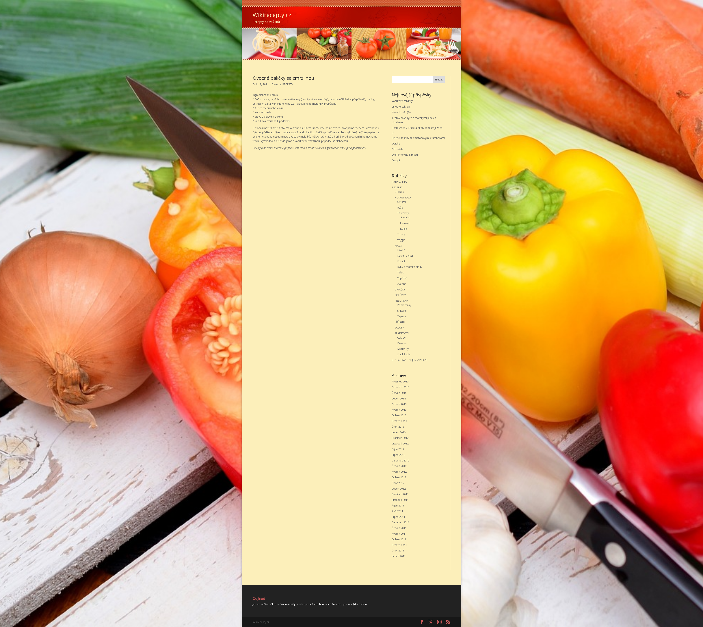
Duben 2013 (399, 415)
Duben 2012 (399, 477)
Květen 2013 (399, 409)
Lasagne (405, 223)
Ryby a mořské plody (409, 267)
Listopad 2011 (400, 500)
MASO (398, 245)
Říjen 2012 (398, 449)
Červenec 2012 (400, 460)
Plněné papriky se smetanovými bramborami (418, 138)
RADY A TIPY (399, 182)
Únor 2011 (398, 550)
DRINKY (399, 192)
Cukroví (401, 337)
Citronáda (397, 149)
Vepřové (402, 278)
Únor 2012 (398, 483)
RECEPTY (287, 84)
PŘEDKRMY (401, 300)
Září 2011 (397, 511)
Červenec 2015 (400, 387)
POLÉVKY (400, 295)
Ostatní (401, 202)
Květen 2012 (399, 471)
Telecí (400, 272)
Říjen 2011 (398, 505)
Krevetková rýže (401, 112)
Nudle (403, 228)
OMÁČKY (400, 289)
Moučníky (403, 348)
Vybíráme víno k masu (405, 154)
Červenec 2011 (400, 522)
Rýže (400, 207)
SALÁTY (399, 327)
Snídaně (402, 310)
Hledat (439, 79)
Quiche (396, 143)
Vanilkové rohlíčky (402, 101)
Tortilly (401, 234)
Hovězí (401, 250)
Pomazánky (404, 305)
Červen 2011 (399, 528)
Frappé (396, 160)
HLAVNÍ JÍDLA (403, 197)
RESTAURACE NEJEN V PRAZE (409, 360)
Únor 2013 (398, 426)
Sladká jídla (403, 354)
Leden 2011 (399, 556)
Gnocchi (405, 217)
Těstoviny (403, 213)
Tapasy (401, 316)
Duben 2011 (399, 539)
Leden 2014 (399, 398)
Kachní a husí (405, 255)
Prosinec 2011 (400, 494)
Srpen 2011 (398, 517)
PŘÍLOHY (400, 322)
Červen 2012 (399, 466)
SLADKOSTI (402, 333)
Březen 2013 (399, 421)
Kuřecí (401, 261)
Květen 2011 (399, 533)
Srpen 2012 (398, 455)
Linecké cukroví (401, 106)
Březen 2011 (399, 545)
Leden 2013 (399, 432)
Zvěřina (401, 284)
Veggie (401, 240)
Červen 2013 (399, 404)
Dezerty (276, 84)
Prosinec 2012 (400, 438)
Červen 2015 (399, 393)
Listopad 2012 (400, 443)
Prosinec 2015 (400, 381)
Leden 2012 (399, 488)
